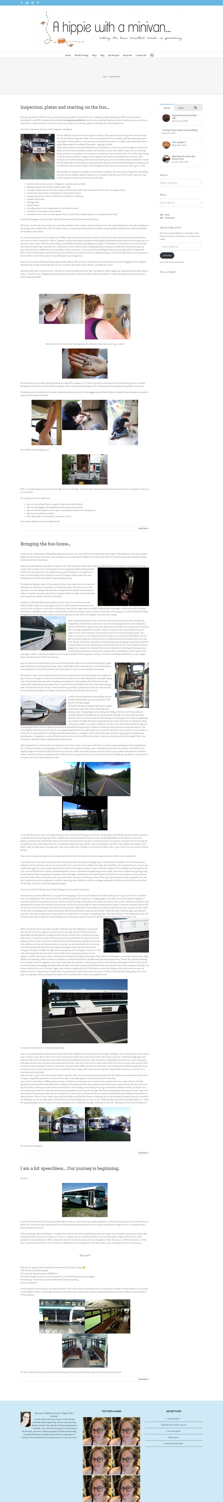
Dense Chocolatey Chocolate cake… (184, 116)
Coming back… (174, 1418)
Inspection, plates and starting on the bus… (64, 107)
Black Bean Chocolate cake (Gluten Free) (183, 157)
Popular (167, 107)
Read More (143, 528)
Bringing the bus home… (45, 544)
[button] (152, 55)
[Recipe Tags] (126, 1431)
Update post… (174, 1437)
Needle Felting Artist (56, 1428)
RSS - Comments (167, 217)
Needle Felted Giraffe (174, 1443)
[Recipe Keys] (97, 1431)
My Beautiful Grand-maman (174, 1425)
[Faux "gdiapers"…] (166, 142)
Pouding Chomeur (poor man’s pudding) (179, 130)
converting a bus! (69, 1437)
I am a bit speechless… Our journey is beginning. (69, 1168)
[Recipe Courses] (126, 1460)
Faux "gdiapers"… (179, 142)
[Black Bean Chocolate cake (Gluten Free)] (166, 156)
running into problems (73, 120)
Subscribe (167, 255)
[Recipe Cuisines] (97, 1460)
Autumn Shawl (174, 1431)
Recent (181, 107)
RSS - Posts (165, 214)
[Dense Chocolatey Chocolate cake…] (166, 115)
